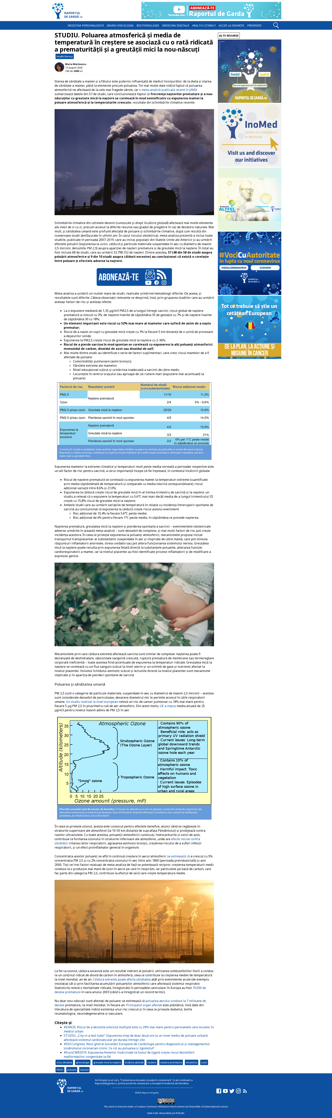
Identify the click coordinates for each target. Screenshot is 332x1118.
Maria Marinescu (75, 64)
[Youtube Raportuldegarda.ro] (225, 1093)
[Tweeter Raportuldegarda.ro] (232, 1093)
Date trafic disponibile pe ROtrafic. (166, 1113)
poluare (71, 1069)
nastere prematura (171, 1062)
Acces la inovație (231, 25)
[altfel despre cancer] (249, 229)
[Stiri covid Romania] (249, 101)
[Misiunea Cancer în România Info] (249, 358)
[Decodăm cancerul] (249, 165)
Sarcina (84, 1069)
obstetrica (191, 1062)
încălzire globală (134, 1062)
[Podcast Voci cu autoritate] (249, 294)
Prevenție (254, 25)
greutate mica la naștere (107, 1062)
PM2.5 (59, 1069)
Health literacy (204, 25)
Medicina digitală (175, 25)
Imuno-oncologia (120, 25)
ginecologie (83, 1062)
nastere (151, 1062)
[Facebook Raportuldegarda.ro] (219, 1093)
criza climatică (64, 1062)
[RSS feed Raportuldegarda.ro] (245, 1093)
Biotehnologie (148, 25)
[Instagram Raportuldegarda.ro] (238, 1093)
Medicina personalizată (86, 25)
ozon (204, 1062)
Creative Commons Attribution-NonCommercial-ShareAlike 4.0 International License (182, 1106)
